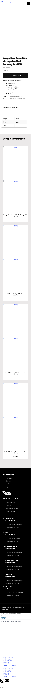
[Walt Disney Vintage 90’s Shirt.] (15, 258)
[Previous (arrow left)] (0, 687)
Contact (6, 664)
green (17, 122)
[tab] (10, 107)
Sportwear (13, 93)
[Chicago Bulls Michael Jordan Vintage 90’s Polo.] (15, 179)
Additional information (10, 107)
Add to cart (17, 75)
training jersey (10, 98)
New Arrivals (7, 660)
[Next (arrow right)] (2, 687)
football (12, 96)
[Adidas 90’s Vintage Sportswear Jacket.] (15, 416)
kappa (17, 96)
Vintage (17, 98)
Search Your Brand (9, 665)
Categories (7, 659)
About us (6, 662)
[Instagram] (4, 493)
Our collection (8, 657)
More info (3, 617)
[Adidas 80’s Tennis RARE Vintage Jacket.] (15, 337)
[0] (25, 3)
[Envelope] (8, 493)
